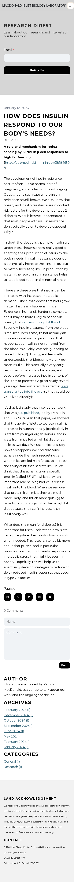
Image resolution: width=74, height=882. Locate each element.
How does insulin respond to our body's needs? (36, 125)
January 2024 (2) (16, 747)
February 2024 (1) (17, 742)
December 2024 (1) (18, 715)
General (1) (12, 761)
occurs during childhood (41, 322)
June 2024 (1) (14, 731)
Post (64, 665)
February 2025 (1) (17, 710)
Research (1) (13, 767)
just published (28, 413)
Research (12, 140)
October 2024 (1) (16, 720)
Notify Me (37, 70)
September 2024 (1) (19, 726)
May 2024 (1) (13, 736)
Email (8, 50)
